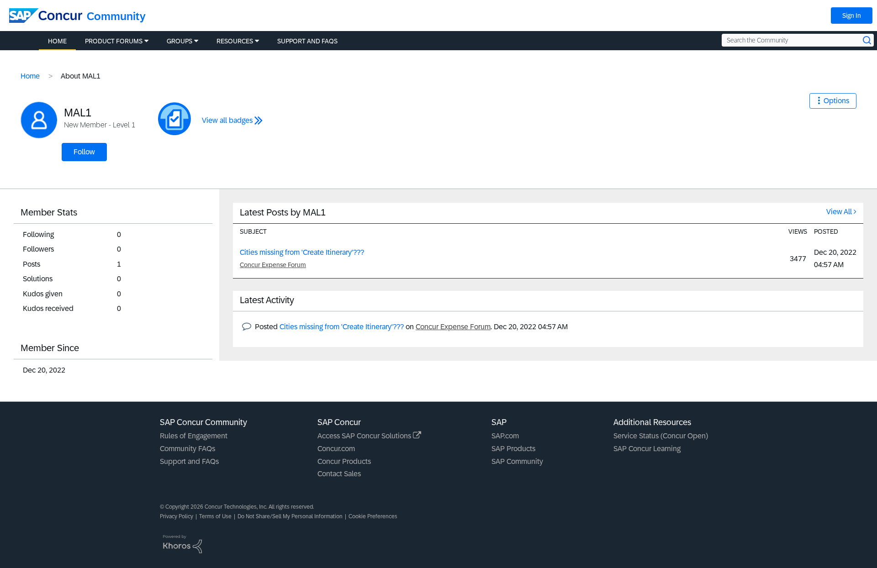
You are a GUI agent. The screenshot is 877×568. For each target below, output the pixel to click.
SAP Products (513, 448)
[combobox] (798, 40)
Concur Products (344, 461)
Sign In (851, 15)
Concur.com (336, 448)
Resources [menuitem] (235, 41)
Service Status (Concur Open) (660, 436)
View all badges (227, 120)
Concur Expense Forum (273, 264)
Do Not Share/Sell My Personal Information (290, 516)
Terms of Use (215, 516)
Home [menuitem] (57, 41)
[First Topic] (174, 118)
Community (116, 16)
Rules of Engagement (193, 436)
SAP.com (505, 436)
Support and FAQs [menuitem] (307, 41)
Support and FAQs (189, 461)
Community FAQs (187, 448)
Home (30, 76)
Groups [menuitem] (179, 41)
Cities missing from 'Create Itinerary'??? (302, 252)
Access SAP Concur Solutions (365, 436)
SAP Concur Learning (647, 448)
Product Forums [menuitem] (114, 41)
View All (839, 212)
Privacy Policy (176, 516)
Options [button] (836, 101)
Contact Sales (339, 474)
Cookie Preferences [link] (373, 516)
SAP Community (517, 461)
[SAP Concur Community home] (45, 15)
